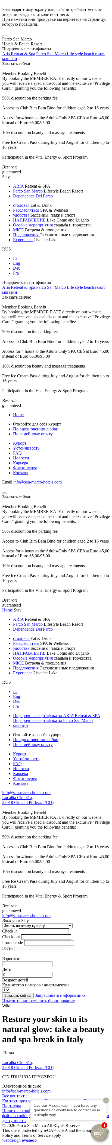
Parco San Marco (28, 191)
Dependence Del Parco (33, 196)
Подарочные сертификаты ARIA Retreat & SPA (56, 715)
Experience (23, 239)
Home (18, 414)
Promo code (12, 942)
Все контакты (14, 1096)
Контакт (20, 472)
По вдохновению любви (35, 429)
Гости (7, 948)
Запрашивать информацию (60, 995)
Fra (16, 273)
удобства (21, 215)
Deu (16, 268)
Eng (16, 263)
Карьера (20, 463)
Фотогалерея (25, 467)
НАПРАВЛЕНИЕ (30, 220)
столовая (21, 205)
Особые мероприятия (33, 225)
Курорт (19, 443)
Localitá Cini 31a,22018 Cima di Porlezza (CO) (28, 800)
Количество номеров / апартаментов (36, 985)
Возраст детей (15, 980)
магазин (9, 58)
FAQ (17, 453)
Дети (6, 969)
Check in (10, 931)
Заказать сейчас (16, 63)
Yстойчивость (26, 448)
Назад (8, 1052)
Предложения (26, 234)
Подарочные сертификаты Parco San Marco (53, 720)
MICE (19, 230)
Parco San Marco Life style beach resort (70, 53)
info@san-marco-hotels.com (37, 482)
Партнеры (11, 1105)
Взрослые (11, 958)
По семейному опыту (33, 434)
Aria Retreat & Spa (18, 53)
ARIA (19, 186)
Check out (11, 936)
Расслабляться (26, 210)
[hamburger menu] (4, 35)
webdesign (19, 1140)
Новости (21, 458)
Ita (15, 258)
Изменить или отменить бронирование (38, 1000)
